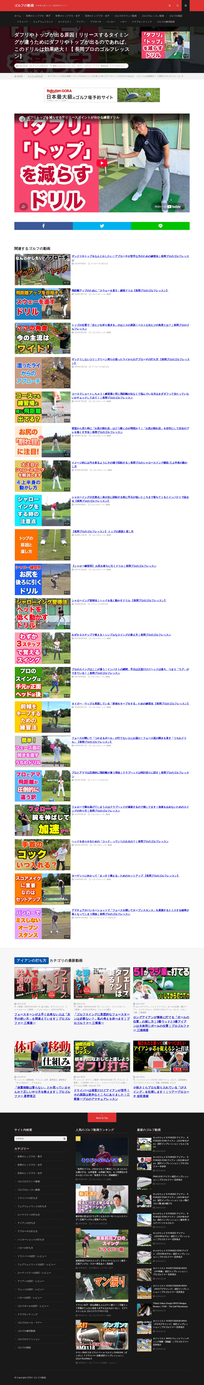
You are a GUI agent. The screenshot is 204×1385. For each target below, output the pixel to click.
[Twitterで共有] (102, 226)
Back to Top (102, 1118)
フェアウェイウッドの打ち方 (32, 1206)
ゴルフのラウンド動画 (125, 16)
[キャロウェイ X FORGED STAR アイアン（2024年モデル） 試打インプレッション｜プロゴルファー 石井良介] (144, 1256)
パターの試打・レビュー (30, 1298)
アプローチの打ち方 (99, 263)
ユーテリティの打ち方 (29, 1215)
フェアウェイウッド (43, 22)
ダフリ (80, 66)
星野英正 (53, 1080)
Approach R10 (94, 1085)
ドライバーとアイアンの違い (114, 1083)
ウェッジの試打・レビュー (31, 1289)
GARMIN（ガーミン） (90, 1083)
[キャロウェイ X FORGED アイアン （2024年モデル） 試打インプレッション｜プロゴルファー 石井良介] (144, 1239)
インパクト (105, 1007)
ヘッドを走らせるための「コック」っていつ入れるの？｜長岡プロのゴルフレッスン (120, 841)
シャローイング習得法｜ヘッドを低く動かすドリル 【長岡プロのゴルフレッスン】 (119, 600)
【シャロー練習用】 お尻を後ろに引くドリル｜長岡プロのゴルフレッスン (114, 566)
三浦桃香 (142, 1012)
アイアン (80, 22)
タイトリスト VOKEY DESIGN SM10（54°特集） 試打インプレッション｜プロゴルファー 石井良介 (170, 1271)
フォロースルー (43, 1009)
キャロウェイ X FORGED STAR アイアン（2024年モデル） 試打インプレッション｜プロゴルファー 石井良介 (171, 1254)
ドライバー (22, 22)
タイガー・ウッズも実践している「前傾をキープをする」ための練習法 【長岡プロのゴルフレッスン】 (131, 703)
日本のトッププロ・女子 (97, 16)
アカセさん (36, 1083)
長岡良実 (104, 66)
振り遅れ (45, 1007)
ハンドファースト (158, 1007)
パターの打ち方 (25, 1248)
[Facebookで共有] (43, 226)
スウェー (88, 66)
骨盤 (158, 1083)
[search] (64, 1138)
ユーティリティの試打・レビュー (34, 1273)
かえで (173, 1083)
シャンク (21, 1080)
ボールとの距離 (80, 1085)
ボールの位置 (173, 1007)
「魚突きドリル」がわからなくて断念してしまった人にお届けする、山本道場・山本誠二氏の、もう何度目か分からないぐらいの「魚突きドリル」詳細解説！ (101, 1172)
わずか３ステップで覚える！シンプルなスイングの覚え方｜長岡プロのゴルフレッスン (121, 635)
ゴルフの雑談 (175, 16)
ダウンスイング (57, 1007)
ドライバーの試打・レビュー (32, 1256)
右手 (46, 1080)
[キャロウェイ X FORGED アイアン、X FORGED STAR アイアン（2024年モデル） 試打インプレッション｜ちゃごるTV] (144, 1143)
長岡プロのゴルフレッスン (64, 66)
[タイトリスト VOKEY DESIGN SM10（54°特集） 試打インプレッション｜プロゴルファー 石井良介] (144, 1274)
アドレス (39, 1080)
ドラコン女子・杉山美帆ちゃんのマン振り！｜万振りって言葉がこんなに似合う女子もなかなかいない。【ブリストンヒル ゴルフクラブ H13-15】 (101, 1308)
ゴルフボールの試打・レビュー (33, 1306)
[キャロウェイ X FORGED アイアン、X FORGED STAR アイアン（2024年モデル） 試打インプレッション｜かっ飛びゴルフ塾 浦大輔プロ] (144, 1200)
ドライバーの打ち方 (99, 604)
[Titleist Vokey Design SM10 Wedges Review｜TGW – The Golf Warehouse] (144, 1309)
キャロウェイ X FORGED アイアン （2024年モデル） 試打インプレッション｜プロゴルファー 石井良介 (171, 1236)
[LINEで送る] (160, 226)
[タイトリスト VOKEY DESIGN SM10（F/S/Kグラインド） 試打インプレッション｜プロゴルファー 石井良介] (144, 1327)
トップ (96, 66)
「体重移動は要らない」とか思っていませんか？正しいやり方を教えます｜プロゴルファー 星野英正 (42, 1092)
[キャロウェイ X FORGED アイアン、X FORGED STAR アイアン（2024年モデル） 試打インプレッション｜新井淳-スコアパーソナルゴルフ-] (144, 1219)
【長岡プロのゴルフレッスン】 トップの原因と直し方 (103, 531)
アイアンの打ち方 (40, 66)
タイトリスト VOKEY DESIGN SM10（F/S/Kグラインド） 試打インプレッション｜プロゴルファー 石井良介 (170, 1324)
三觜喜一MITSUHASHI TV (28, 1007)
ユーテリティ (64, 22)
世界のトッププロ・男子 (38, 16)
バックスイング (142, 1080)
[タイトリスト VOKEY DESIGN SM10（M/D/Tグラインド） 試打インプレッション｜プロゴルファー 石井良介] (144, 1291)
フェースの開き (104, 1009)
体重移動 (30, 1080)
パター (123, 22)
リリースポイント (117, 66)
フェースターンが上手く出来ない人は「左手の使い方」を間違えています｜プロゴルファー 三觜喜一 (42, 1019)
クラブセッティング (142, 22)
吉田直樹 (165, 1083)
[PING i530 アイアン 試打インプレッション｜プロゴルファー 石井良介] (144, 1182)
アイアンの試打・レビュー (31, 1281)
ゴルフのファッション (29, 1339)
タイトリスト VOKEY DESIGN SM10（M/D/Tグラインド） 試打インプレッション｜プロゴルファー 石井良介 (171, 1289)
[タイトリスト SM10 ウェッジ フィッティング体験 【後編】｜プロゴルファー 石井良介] (144, 1344)
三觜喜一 (31, 1009)
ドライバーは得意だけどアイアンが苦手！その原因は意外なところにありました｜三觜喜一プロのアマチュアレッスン (102, 1095)
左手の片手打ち (58, 1009)
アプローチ (95, 22)
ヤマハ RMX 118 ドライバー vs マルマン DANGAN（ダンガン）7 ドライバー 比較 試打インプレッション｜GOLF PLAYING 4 (101, 1356)
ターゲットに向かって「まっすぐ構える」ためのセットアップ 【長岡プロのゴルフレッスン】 (125, 876)
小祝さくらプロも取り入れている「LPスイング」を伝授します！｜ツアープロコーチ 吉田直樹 (161, 1092)
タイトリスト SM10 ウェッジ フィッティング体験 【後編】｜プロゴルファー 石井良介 (171, 1342)
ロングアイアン (142, 1007)
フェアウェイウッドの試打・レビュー (36, 1264)
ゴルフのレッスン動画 (153, 16)
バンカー (110, 22)
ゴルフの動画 (39, 1378)
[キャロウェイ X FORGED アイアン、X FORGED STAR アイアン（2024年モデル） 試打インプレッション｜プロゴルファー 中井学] (144, 1163)
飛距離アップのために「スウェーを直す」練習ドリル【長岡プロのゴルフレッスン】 (120, 290)
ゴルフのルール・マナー (30, 1323)
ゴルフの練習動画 (166, 22)
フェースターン (118, 1007)
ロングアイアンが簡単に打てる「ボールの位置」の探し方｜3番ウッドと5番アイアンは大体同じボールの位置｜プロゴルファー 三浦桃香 (161, 1024)
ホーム (17, 16)
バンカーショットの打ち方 (104, 917)
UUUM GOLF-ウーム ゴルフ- (166, 1009)
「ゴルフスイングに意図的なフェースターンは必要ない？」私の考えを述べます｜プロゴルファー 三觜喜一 (102, 1019)
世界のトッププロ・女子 (67, 16)
